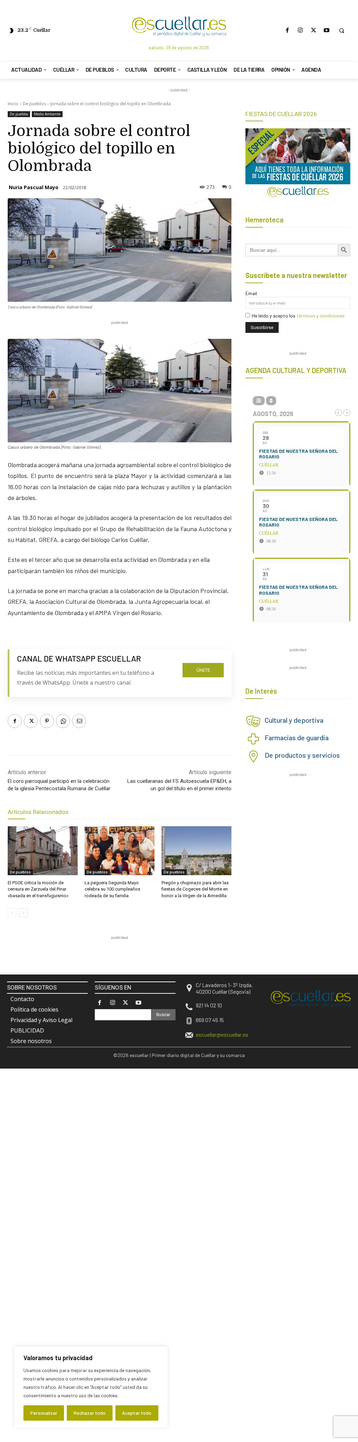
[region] (91, 1387)
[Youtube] (326, 30)
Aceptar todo (136, 1413)
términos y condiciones (320, 316)
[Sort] (271, 400)
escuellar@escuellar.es (222, 1034)
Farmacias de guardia (297, 737)
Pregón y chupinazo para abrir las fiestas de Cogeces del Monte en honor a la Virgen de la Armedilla (195, 889)
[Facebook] (287, 30)
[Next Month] (346, 412)
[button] (341, 30)
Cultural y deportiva (294, 720)
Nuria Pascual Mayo (33, 187)
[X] (313, 30)
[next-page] (23, 912)
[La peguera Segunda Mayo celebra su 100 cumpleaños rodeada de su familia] (120, 850)
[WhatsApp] (63, 721)
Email (251, 293)
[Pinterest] (47, 721)
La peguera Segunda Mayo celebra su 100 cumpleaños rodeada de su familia (112, 889)
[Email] (79, 721)
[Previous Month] (338, 412)
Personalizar (43, 1413)
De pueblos (34, 104)
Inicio (13, 104)
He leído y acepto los (298, 316)
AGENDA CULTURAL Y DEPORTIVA (295, 370)
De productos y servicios (302, 755)
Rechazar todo (90, 1413)
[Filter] (259, 400)
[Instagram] (300, 30)
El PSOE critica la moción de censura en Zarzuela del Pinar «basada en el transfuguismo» (38, 889)
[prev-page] (12, 912)
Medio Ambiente (47, 114)
